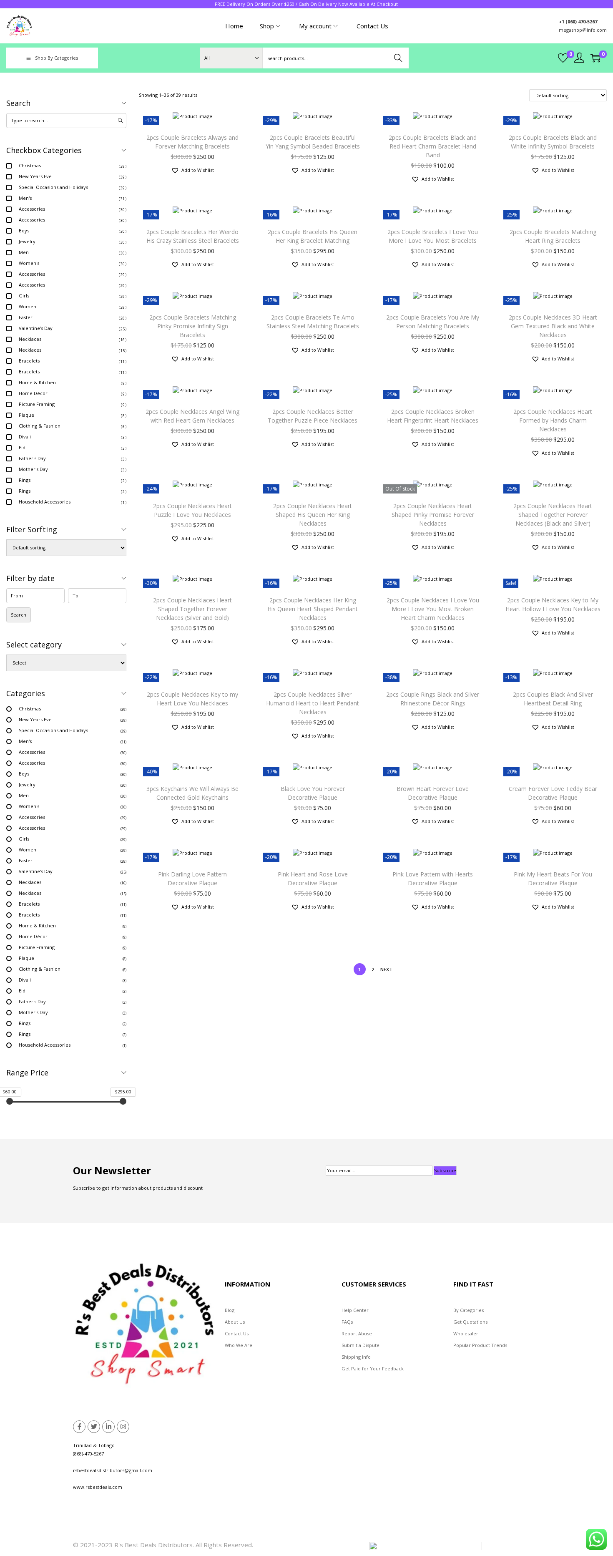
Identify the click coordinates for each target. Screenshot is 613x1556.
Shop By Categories (56, 58)
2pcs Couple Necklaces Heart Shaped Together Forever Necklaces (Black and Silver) (552, 514)
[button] (192, 170)
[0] (563, 58)
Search (398, 58)
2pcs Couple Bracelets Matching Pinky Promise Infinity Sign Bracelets (192, 326)
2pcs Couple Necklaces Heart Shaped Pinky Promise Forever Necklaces (433, 514)
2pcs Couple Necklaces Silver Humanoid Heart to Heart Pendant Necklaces (312, 703)
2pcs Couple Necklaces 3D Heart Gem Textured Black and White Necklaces (553, 326)
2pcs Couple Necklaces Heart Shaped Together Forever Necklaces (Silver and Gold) (192, 609)
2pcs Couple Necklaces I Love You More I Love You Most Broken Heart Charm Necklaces (433, 609)
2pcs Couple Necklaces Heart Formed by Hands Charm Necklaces (552, 420)
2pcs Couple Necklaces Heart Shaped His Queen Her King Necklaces (312, 514)
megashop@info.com (583, 30)
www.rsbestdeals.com (97, 1487)
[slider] (9, 1101)
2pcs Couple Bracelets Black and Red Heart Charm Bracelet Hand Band (433, 146)
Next (386, 969)
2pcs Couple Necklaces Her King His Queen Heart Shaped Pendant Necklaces (312, 609)
